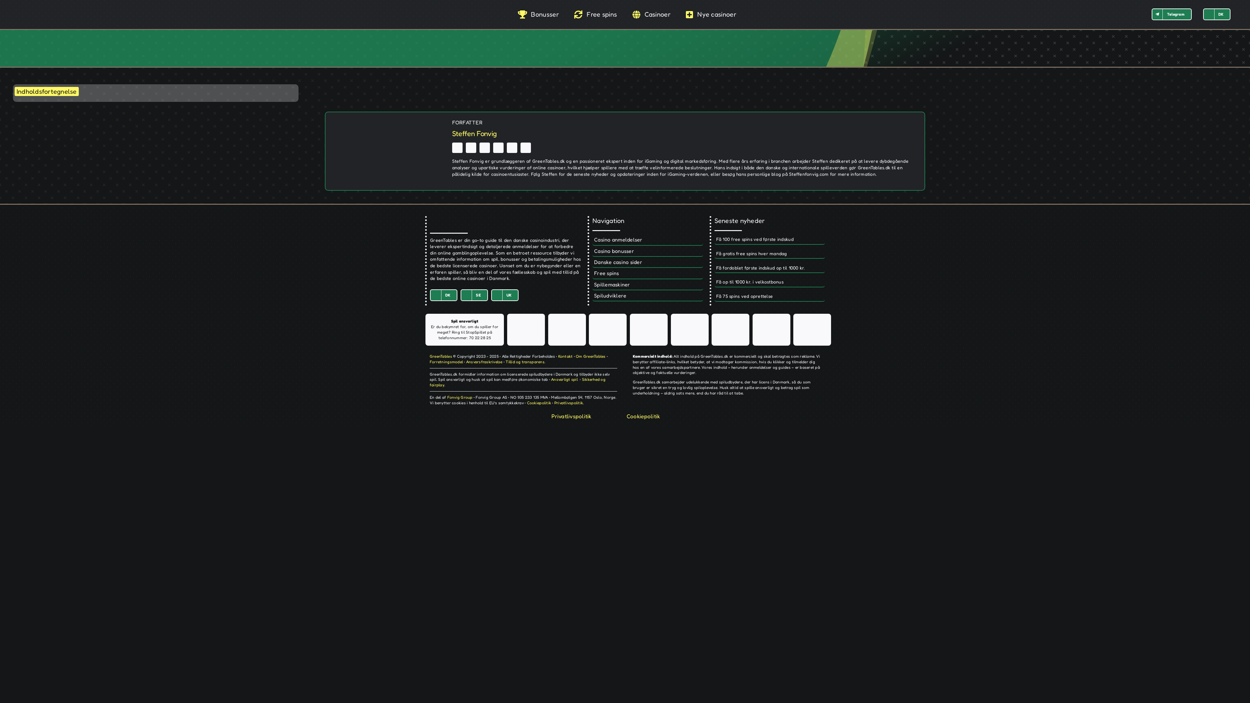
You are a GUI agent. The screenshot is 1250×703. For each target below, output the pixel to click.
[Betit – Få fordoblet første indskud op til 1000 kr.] (770, 268)
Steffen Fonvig (474, 133)
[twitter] (471, 148)
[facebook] (457, 148)
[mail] (526, 148)
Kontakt (565, 356)
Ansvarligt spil (564, 379)
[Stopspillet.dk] (567, 330)
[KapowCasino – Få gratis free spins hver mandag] (770, 254)
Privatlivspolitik (568, 402)
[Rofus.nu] (649, 330)
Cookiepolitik (539, 402)
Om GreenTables (591, 356)
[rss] (498, 148)
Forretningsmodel (446, 361)
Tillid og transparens (525, 361)
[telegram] (512, 148)
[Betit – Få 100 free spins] (770, 239)
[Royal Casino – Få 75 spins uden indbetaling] (770, 296)
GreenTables (441, 356)
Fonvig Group (460, 397)
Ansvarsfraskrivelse (484, 361)
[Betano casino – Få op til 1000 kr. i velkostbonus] (770, 282)
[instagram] (484, 148)
